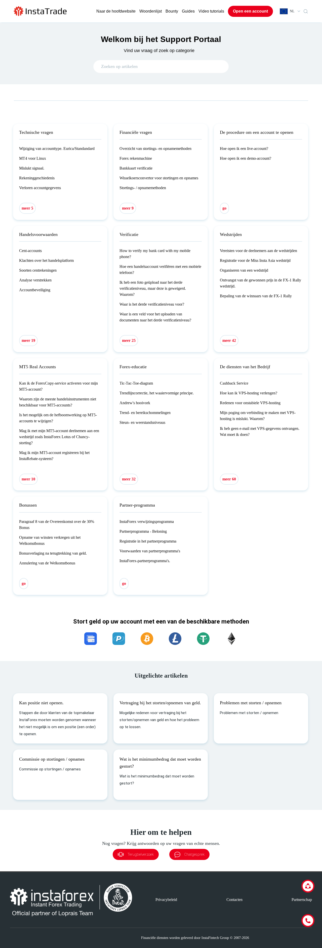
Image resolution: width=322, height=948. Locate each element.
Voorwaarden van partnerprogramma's (149, 551)
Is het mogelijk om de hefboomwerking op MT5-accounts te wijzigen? (58, 418)
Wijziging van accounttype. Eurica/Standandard (57, 148)
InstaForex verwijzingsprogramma (146, 521)
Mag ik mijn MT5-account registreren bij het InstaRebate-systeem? (54, 455)
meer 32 (129, 479)
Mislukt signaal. (31, 168)
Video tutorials (211, 11)
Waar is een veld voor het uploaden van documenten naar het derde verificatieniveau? (155, 317)
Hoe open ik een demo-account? (245, 158)
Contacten (234, 899)
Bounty (172, 11)
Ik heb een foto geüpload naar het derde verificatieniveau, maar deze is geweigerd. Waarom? (152, 288)
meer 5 (27, 208)
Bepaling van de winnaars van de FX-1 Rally (256, 296)
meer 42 (229, 340)
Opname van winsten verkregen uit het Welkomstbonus (49, 540)
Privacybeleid (166, 899)
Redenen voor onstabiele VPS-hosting (250, 403)
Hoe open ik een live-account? (244, 148)
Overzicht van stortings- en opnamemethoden (155, 148)
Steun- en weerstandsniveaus (142, 422)
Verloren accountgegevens (40, 188)
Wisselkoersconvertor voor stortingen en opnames (158, 178)
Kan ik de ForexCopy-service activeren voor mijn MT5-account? (58, 386)
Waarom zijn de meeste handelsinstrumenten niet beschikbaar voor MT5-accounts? (57, 402)
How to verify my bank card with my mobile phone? (154, 254)
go (224, 208)
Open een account (250, 11)
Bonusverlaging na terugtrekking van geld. (53, 553)
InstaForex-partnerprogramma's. (144, 561)
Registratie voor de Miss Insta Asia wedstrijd (255, 260)
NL (292, 11)
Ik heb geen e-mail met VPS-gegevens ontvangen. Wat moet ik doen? (259, 431)
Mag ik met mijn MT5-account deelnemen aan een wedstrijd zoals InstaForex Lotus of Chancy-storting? (59, 437)
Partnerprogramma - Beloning (143, 531)
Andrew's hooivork (134, 403)
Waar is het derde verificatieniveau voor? (151, 304)
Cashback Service (234, 383)
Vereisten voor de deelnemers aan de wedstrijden (258, 251)
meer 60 (229, 479)
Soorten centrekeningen (38, 270)
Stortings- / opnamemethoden (142, 188)
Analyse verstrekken (35, 280)
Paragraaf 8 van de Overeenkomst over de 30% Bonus (56, 524)
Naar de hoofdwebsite (116, 11)
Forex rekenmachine (135, 158)
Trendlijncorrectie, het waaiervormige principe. (156, 393)
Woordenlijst (150, 11)
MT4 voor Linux (32, 158)
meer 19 (28, 340)
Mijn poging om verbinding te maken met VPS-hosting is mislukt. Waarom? (258, 415)
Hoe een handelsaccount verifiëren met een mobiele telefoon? (160, 269)
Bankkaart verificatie (135, 168)
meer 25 (129, 340)
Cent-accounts (30, 251)
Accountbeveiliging (34, 290)
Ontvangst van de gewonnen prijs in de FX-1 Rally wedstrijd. (260, 283)
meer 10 (28, 479)
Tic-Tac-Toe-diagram (136, 383)
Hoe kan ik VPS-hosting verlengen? (248, 393)
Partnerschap (302, 899)
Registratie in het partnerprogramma (147, 541)
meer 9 (128, 208)
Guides (188, 11)
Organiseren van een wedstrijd (244, 270)
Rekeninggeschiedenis (37, 178)
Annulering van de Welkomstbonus (47, 563)
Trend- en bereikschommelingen (145, 412)
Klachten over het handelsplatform (46, 260)
